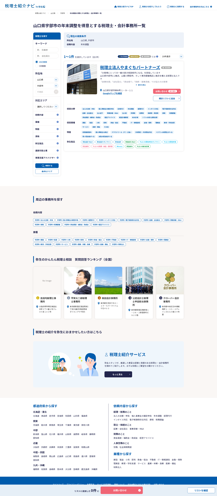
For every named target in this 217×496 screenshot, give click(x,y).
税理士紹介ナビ (40, 13)
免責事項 (90, 484)
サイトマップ (58, 484)
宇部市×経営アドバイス (101, 224)
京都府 (44, 447)
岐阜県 (84, 434)
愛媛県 (92, 456)
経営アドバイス (147, 437)
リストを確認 (201, 490)
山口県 (53, 13)
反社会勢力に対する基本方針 (139, 484)
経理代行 (168, 415)
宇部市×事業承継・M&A (172, 220)
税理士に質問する (177, 6)
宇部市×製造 (52, 240)
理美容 (117, 463)
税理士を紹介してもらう (151, 6)
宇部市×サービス (62, 244)
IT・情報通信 (164, 459)
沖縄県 (94, 469)
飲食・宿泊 (143, 459)
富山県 (44, 434)
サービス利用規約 (104, 484)
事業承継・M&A (137, 428)
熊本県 (60, 469)
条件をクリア (47, 171)
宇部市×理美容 (163, 240)
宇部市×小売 (65, 240)
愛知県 (36, 437)
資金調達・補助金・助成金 (126, 437)
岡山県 (52, 456)
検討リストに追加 (167, 98)
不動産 (153, 459)
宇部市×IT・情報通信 (128, 240)
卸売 (134, 459)
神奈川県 (85, 424)
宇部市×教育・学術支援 (43, 244)
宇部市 (62, 13)
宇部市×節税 (39, 224)
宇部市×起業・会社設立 (152, 220)
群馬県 (52, 424)
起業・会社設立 (121, 428)
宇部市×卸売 (79, 240)
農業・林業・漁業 (156, 463)
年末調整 (158, 415)
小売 (128, 459)
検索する (48, 165)
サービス (142, 463)
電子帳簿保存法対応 (139, 419)
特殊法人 (118, 467)
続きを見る (142, 85)
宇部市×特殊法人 (118, 244)
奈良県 (60, 447)
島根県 (44, 456)
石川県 (52, 434)
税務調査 (160, 419)
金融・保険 (177, 459)
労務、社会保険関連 (123, 447)
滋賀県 (76, 447)
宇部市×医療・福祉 (101, 244)
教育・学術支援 (129, 463)
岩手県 (52, 415)
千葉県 (68, 424)
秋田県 (68, 415)
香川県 (84, 456)
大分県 (68, 469)
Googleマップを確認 (112, 93)
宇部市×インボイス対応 (107, 220)
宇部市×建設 (39, 240)
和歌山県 (85, 447)
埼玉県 (60, 424)
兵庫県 (52, 447)
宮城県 (60, 415)
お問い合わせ (120, 490)
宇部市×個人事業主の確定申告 (67, 220)
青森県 (44, 415)
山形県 (76, 415)
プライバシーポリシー (75, 484)
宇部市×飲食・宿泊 (95, 240)
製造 (122, 459)
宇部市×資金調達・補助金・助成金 (76, 224)
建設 (116, 459)
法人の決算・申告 (122, 415)
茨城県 (36, 424)
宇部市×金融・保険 (147, 240)
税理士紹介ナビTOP (125, 6)
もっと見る (118, 374)
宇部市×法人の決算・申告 (44, 220)
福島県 (84, 415)
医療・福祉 (171, 463)
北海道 (36, 415)
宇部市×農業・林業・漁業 (81, 244)
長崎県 (52, 469)
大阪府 (36, 447)
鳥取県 (36, 456)
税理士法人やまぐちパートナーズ (130, 67)
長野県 (76, 434)
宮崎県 (76, 469)
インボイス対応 (121, 419)
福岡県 (36, 469)
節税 (152, 419)
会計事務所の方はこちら (199, 7)
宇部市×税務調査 (54, 224)
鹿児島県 (85, 469)
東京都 (76, 424)
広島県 (60, 456)
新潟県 (36, 434)
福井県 (60, 434)
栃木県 (44, 424)
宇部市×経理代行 (89, 220)
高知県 (36, 459)
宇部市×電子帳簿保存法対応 (129, 220)
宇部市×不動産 (111, 240)
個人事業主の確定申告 (142, 415)
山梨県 (68, 434)
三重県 (68, 447)
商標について (119, 484)
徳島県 (76, 456)
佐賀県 (44, 469)
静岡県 (92, 434)
